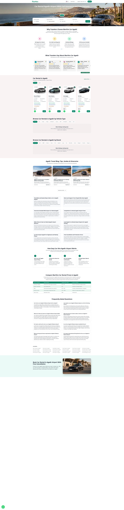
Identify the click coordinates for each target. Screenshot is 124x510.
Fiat (55, 142)
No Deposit (65, 121)
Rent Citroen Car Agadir (76, 348)
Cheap (47, 121)
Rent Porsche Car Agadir (76, 351)
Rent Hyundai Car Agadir (57, 349)
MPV (60, 121)
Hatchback (52, 121)
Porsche (83, 142)
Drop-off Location (49, 19)
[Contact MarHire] (3, 506)
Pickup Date (61, 19)
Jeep (63, 142)
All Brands (35, 142)
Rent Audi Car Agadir (46, 348)
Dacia (52, 142)
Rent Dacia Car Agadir (86, 348)
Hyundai (59, 142)
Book (44, 111)
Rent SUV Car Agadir (75, 352)
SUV (73, 121)
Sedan (70, 121)
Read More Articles (61, 190)
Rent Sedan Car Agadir (56, 352)
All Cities (35, 82)
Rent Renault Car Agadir (37, 352)
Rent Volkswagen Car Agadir (86, 352)
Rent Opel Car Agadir (56, 351)
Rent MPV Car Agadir (36, 351)
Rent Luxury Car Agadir (76, 349)
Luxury (57, 121)
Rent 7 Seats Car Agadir (37, 348)
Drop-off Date (75, 19)
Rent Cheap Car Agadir (66, 348)
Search (88, 21)
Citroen (47, 142)
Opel (75, 142)
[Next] (90, 99)
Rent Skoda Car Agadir (66, 352)
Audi (40, 142)
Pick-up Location (36, 19)
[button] (90, 65)
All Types (35, 121)
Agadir (40, 82)
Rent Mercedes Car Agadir (86, 349)
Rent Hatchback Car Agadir (47, 349)
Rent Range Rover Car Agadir (86, 351)
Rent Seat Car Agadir (46, 352)
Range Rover (89, 142)
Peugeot (79, 142)
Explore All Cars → (87, 79)
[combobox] (40, 21)
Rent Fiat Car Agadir (36, 349)
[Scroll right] (90, 143)
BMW (43, 142)
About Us (89, 1)
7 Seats (43, 121)
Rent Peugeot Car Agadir (67, 351)
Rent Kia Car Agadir (66, 349)
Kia (66, 142)
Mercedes (70, 142)
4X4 (39, 121)
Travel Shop (72, 1)
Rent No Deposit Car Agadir (47, 351)
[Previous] (34, 99)
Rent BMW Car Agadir (56, 348)
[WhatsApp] (35, 111)
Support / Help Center (81, 1)
